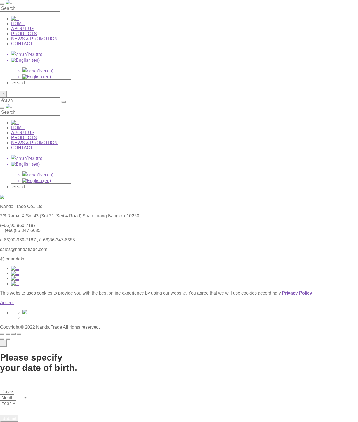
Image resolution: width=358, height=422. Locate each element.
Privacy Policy (296, 293)
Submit (9, 418)
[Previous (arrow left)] (2, 339)
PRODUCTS (24, 33)
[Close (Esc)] (2, 334)
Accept (7, 302)
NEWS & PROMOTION (34, 38)
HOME (18, 23)
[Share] (8, 334)
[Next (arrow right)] (8, 339)
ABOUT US (22, 28)
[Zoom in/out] (19, 334)
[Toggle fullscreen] (13, 334)
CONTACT (22, 43)
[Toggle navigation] (2, 4)
